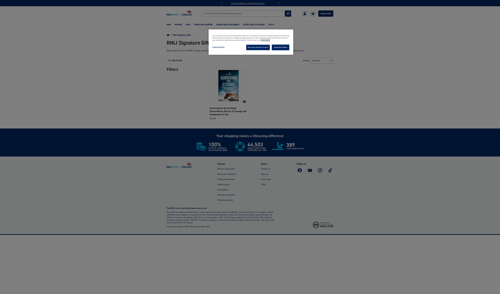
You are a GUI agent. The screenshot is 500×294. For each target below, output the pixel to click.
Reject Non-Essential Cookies (258, 47)
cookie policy (265, 40)
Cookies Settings (218, 47)
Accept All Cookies (280, 47)
